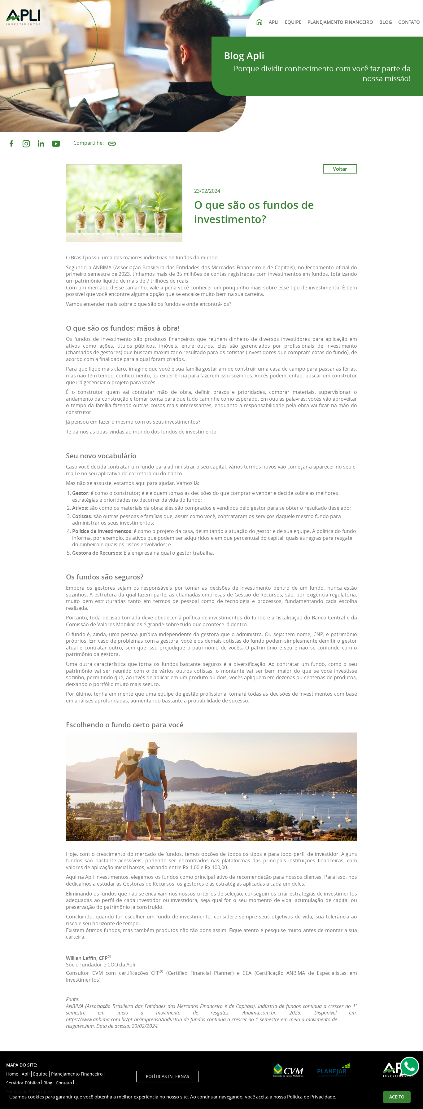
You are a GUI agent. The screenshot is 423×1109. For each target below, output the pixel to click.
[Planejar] (333, 1070)
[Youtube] (56, 144)
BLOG (385, 22)
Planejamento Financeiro (76, 1074)
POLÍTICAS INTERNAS (167, 1076)
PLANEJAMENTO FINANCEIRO (340, 22)
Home (12, 1074)
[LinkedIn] (41, 144)
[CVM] (288, 1070)
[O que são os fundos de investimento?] (124, 203)
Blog (47, 1083)
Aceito (396, 1097)
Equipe (40, 1074)
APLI (274, 22)
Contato (64, 1083)
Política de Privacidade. (311, 1097)
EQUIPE (293, 22)
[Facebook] (11, 144)
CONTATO (409, 22)
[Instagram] (26, 144)
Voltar (340, 168)
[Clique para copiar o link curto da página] (112, 144)
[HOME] (259, 21)
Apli (26, 1074)
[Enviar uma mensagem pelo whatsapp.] (409, 1067)
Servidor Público (23, 1083)
